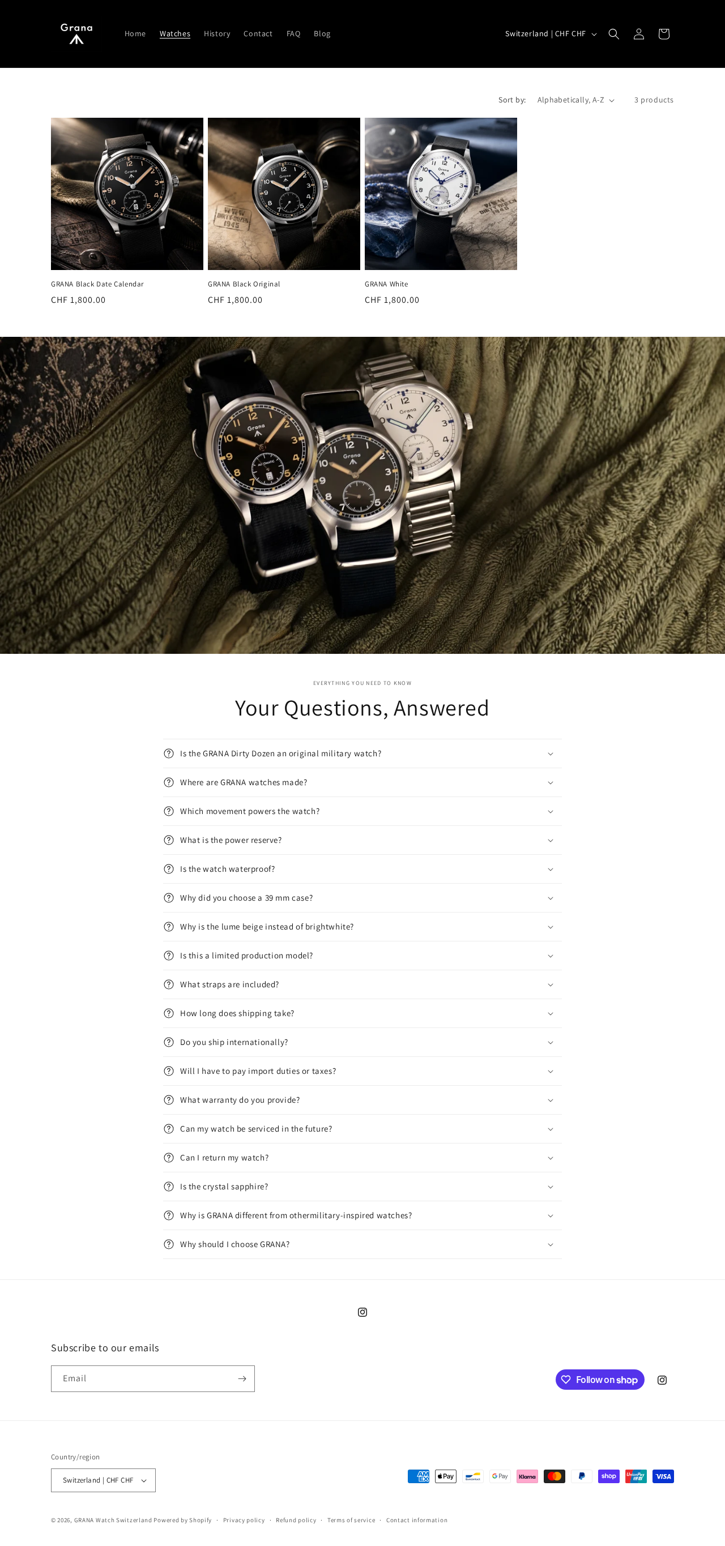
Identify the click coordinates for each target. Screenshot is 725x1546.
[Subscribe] (241, 1378)
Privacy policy (244, 1520)
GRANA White (386, 284)
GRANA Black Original (244, 284)
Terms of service (351, 1520)
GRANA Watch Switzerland (113, 1520)
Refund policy (296, 1520)
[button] (614, 34)
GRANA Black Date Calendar (97, 284)
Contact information (416, 1520)
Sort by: (512, 100)
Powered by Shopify (182, 1520)
